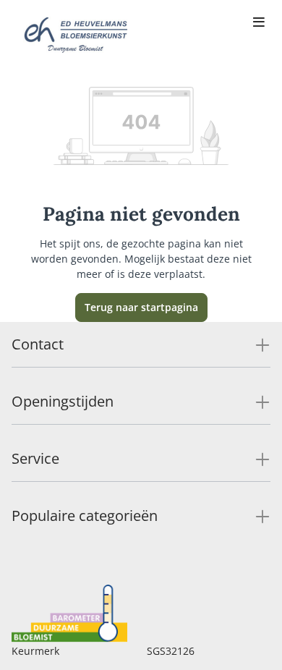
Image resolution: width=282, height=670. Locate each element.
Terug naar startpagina (141, 307)
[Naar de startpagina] (75, 34)
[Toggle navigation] (258, 23)
